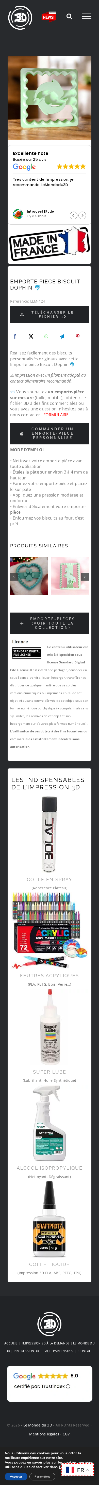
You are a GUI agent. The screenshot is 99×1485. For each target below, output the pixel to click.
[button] (82, 215)
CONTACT (85, 1351)
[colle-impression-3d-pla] (49, 1219)
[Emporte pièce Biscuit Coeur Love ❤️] (70, 576)
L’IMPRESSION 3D (26, 1351)
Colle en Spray (49, 879)
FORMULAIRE (56, 415)
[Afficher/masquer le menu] (86, 16)
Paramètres (42, 1477)
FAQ (46, 1351)
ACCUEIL (10, 1343)
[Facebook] (15, 336)
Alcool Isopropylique (49, 1168)
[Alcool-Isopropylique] (49, 1123)
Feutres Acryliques (49, 975)
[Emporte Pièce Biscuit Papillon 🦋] (29, 576)
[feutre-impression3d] (49, 930)
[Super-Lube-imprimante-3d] (49, 1027)
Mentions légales (44, 1434)
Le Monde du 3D (37, 1425)
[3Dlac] (49, 834)
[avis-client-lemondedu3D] (49, 1365)
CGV (66, 1434)
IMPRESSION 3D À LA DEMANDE (46, 1343)
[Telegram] (62, 336)
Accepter (16, 1477)
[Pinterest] (77, 336)
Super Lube (49, 1072)
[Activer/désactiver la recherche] (69, 16)
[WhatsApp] (46, 336)
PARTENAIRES (63, 1351)
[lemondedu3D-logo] (49, 1313)
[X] (31, 336)
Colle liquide (49, 1264)
